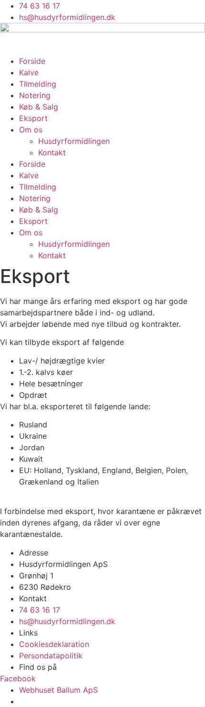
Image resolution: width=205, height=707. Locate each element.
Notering (35, 95)
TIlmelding (37, 84)
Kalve (29, 72)
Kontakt (52, 152)
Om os (30, 129)
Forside (32, 61)
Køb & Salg (38, 106)
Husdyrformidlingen (74, 141)
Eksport (33, 118)
